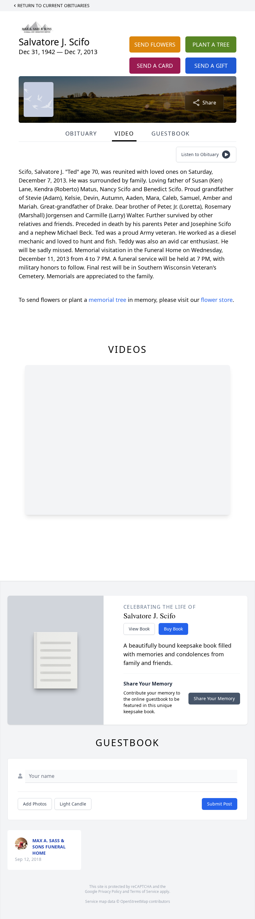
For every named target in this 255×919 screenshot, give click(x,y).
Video (124, 133)
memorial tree (107, 299)
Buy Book (173, 629)
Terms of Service (144, 891)
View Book (139, 629)
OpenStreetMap (134, 901)
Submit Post (219, 804)
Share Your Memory (214, 698)
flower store (217, 299)
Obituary (81, 133)
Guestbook (170, 133)
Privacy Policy (110, 891)
